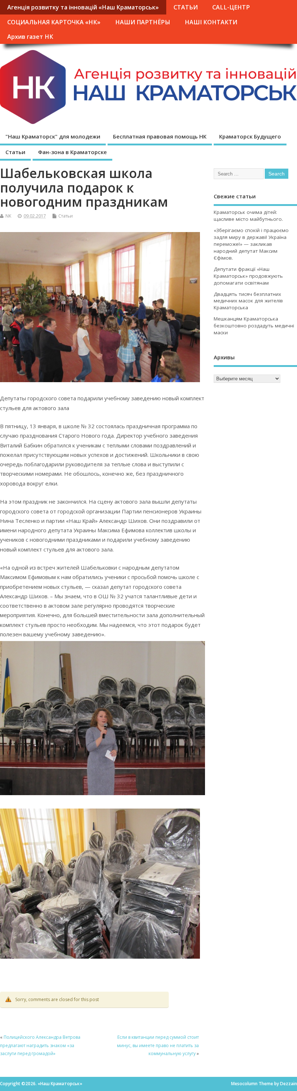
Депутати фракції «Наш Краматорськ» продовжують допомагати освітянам (248, 276)
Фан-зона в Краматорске (72, 152)
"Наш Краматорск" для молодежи (52, 136)
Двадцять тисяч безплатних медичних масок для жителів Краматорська (248, 301)
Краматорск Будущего (250, 136)
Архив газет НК (30, 37)
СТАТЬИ (185, 7)
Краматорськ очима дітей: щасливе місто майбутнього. (248, 215)
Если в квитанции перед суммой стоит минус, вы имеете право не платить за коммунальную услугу (158, 1045)
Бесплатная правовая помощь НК (159, 136)
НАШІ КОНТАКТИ (211, 22)
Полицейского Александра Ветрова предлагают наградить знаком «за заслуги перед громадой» (40, 1045)
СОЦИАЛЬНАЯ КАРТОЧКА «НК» (53, 22)
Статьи (15, 152)
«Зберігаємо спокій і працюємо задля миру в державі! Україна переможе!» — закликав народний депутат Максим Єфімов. (251, 244)
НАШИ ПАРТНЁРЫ (142, 22)
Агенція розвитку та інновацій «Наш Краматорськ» (83, 7)
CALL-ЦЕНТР (231, 7)
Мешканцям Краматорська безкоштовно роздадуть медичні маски (254, 325)
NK (8, 216)
